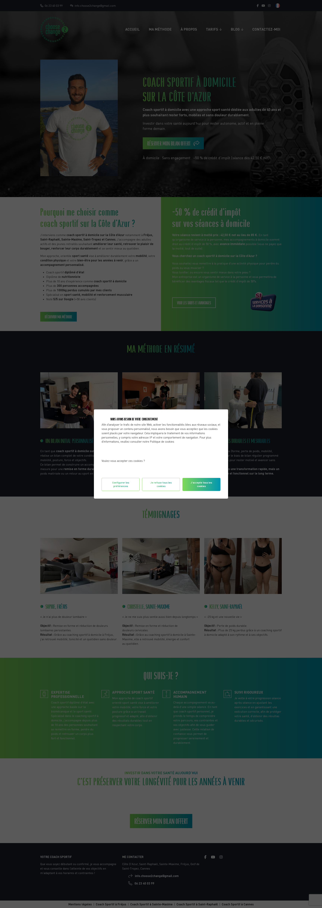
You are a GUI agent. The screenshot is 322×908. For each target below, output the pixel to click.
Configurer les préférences (120, 484)
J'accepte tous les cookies (201, 484)
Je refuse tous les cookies (161, 484)
